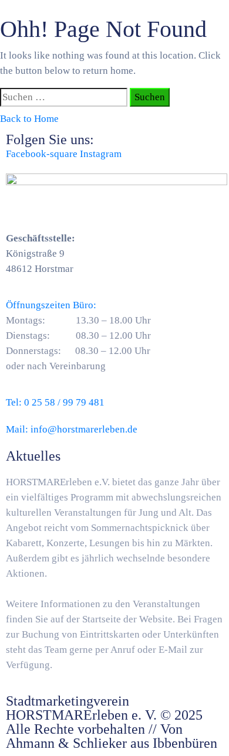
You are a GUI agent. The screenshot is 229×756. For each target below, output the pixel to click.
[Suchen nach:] (63, 97)
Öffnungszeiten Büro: (51, 305)
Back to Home (29, 118)
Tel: (55, 402)
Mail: (71, 429)
